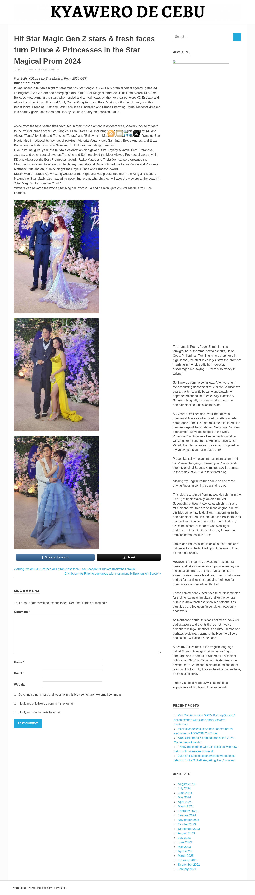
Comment (22, 611)
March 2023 (186, 855)
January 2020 (187, 869)
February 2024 (187, 810)
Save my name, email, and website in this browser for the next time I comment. (70, 694)
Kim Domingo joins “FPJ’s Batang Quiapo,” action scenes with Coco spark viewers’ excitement (204, 720)
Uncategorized (48, 69)
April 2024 (185, 802)
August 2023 (186, 833)
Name (19, 662)
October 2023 (187, 824)
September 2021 (189, 864)
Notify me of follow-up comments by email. (46, 703)
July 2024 (184, 788)
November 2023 (188, 819)
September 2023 (189, 828)
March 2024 (186, 806)
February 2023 (187, 860)
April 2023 (185, 851)
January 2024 (187, 815)
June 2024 (185, 793)
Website (19, 684)
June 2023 (185, 842)
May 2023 (184, 846)
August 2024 (186, 784)
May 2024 (184, 797)
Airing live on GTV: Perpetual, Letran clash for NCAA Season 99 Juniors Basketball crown (75, 569)
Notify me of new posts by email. (40, 712)
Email (19, 673)
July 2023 (184, 837)
